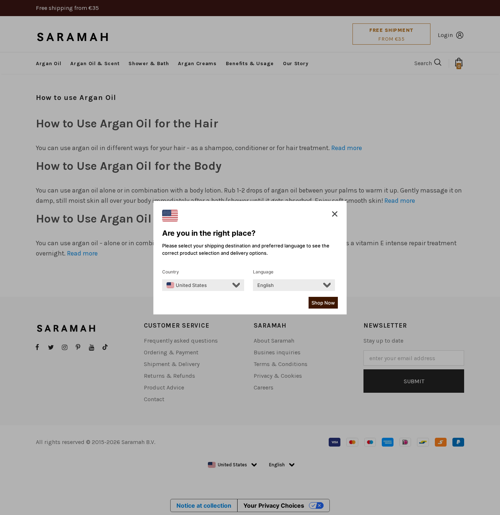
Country (170, 272)
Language (263, 272)
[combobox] (187, 285)
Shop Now (323, 303)
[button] (335, 214)
